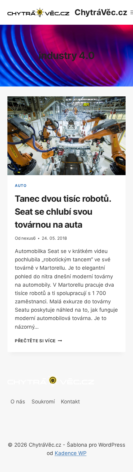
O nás (18, 401)
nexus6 (28, 238)
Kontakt (70, 401)
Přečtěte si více (38, 340)
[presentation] (66, 135)
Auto (20, 185)
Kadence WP (71, 453)
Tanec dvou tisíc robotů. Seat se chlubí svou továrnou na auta (63, 211)
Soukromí (43, 401)
